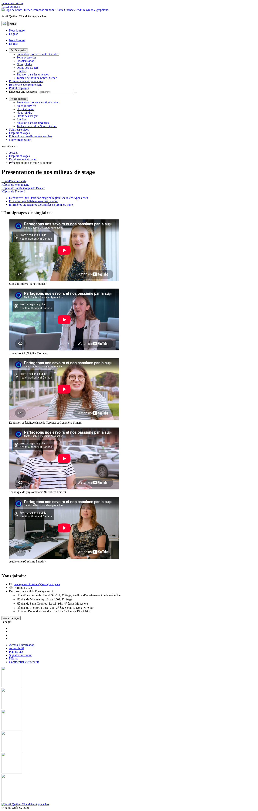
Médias (13, 658)
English (13, 33)
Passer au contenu (12, 3)
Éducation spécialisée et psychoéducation (33, 201)
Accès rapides (18, 50)
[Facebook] (129, 677)
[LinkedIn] (129, 763)
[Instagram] (129, 699)
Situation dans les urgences (33, 74)
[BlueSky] (129, 788)
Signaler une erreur (20, 655)
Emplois (21, 71)
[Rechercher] (75, 92)
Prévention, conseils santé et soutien (38, 54)
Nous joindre (17, 30)
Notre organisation (20, 139)
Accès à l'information (21, 644)
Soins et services (26, 57)
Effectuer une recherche (23, 91)
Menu (13, 23)
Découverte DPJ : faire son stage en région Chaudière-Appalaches (48, 197)
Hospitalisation (25, 60)
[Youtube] (129, 720)
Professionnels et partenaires (26, 81)
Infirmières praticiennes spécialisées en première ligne (41, 204)
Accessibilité (16, 648)
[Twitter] (129, 742)
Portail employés (19, 88)
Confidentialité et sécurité (24, 661)
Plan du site (16, 651)
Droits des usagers (27, 67)
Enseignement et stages (23, 159)
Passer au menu (11, 6)
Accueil (13, 152)
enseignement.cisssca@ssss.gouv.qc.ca (37, 584)
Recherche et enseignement (25, 84)
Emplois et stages (19, 133)
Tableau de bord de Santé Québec (37, 77)
